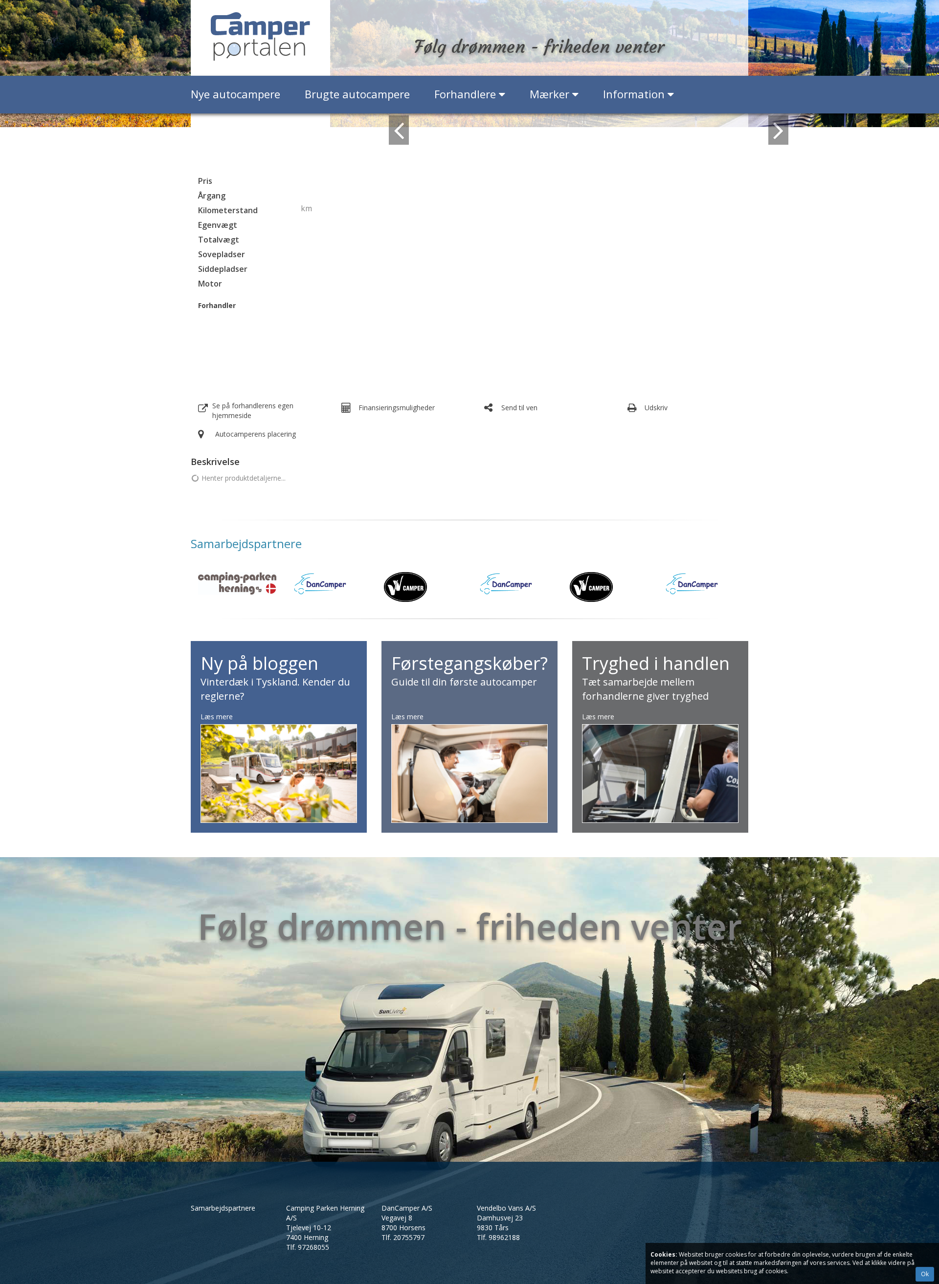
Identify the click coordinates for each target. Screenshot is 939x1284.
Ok (925, 1274)
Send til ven (519, 407)
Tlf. (307, 1247)
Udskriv (656, 407)
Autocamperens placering (255, 434)
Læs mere (217, 716)
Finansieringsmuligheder (396, 407)
